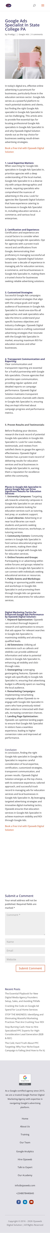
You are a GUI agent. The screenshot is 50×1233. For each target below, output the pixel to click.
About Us (25, 1126)
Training (25, 1134)
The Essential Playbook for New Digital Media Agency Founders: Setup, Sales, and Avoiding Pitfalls (22, 997)
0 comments (37, 34)
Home (25, 1118)
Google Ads (24, 34)
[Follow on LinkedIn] (25, 1202)
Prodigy (11, 34)
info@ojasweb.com (25, 1185)
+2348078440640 (25, 1193)
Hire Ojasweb (25, 1159)
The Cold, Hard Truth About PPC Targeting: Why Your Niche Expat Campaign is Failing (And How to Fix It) (25, 1046)
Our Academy (25, 1175)
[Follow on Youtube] (31, 1202)
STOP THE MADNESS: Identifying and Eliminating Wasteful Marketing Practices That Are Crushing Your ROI (24, 1018)
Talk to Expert (25, 1167)
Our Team (25, 1142)
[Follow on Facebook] (19, 1202)
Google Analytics (25, 1151)
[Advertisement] (25, 857)
